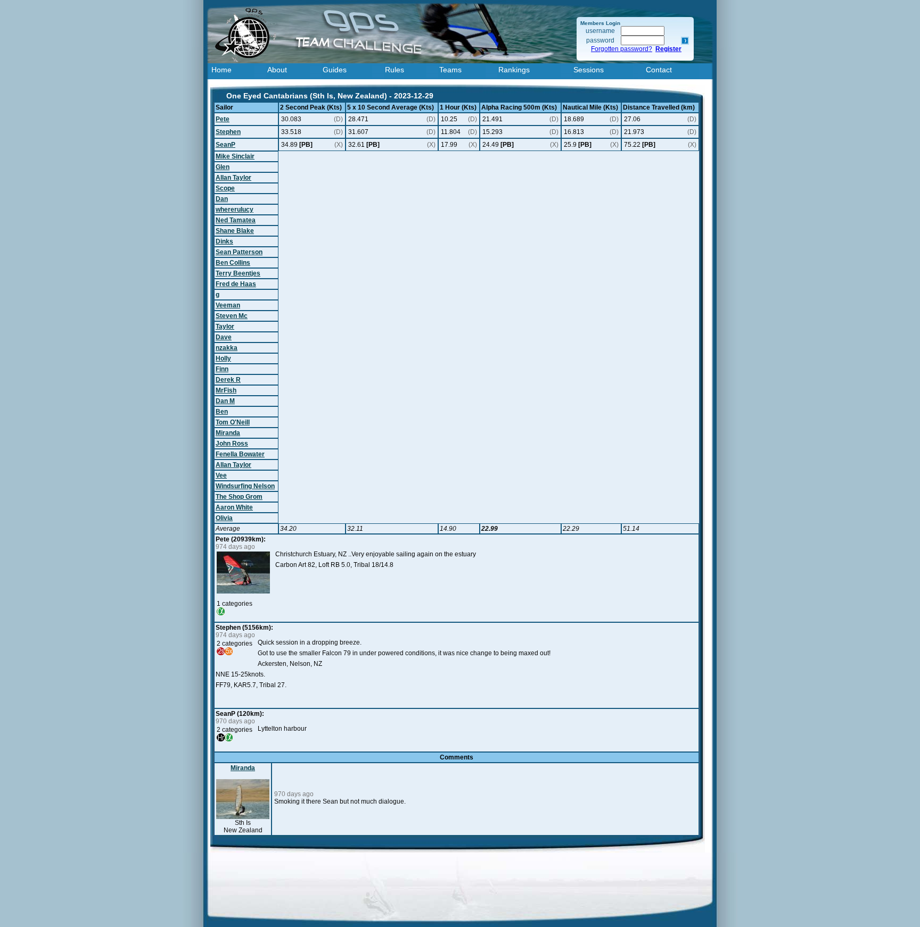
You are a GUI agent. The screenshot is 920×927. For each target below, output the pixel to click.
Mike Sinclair (235, 156)
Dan (222, 199)
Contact (659, 69)
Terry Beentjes (238, 273)
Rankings (514, 69)
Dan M (225, 401)
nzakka (226, 348)
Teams (450, 69)
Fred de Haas (236, 284)
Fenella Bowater (240, 454)
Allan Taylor (233, 177)
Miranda (228, 433)
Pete (222, 119)
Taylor (225, 326)
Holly (223, 358)
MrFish (226, 390)
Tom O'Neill (233, 422)
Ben (222, 411)
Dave (224, 337)
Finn (222, 369)
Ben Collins (233, 262)
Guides (335, 69)
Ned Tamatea (236, 220)
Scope (225, 188)
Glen (222, 167)
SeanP (225, 144)
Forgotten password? (621, 49)
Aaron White (234, 507)
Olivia (224, 518)
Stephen (228, 132)
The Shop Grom (239, 496)
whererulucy (234, 209)
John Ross (232, 443)
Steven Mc (232, 316)
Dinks (224, 241)
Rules (394, 69)
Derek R (228, 379)
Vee (221, 475)
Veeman (228, 305)
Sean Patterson (239, 252)
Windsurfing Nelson (245, 486)
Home (221, 69)
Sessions (588, 69)
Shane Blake (235, 231)
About (277, 69)
